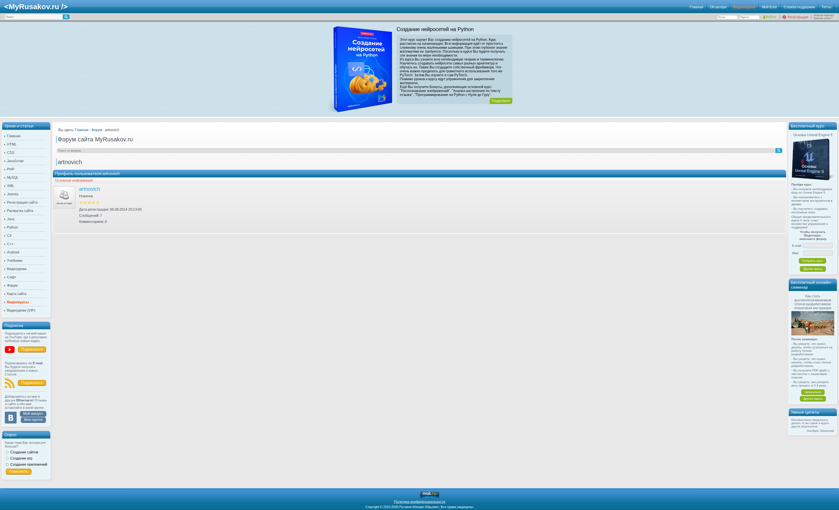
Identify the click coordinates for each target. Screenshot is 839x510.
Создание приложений (28, 464)
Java (10, 219)
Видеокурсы (744, 7)
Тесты (826, 7)
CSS (10, 152)
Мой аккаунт (33, 413)
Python (12, 227)
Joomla (12, 194)
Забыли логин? (823, 18)
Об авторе (718, 7)
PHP (10, 169)
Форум (12, 285)
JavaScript (15, 161)
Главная (696, 7)
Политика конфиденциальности (419, 502)
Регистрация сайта (22, 202)
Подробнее (501, 101)
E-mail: (797, 245)
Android (13, 252)
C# (9, 236)
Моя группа (33, 420)
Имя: (795, 253)
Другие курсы (812, 269)
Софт (11, 277)
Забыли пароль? (824, 15)
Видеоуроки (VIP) (21, 310)
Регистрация (798, 17)
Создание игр (21, 458)
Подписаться (32, 349)
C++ (10, 244)
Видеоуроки (16, 269)
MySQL (13, 177)
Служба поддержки (799, 7)
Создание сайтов (24, 452)
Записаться (813, 392)
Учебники (14, 260)
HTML (12, 144)
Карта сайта (16, 294)
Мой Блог (769, 7)
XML (10, 186)
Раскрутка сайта (20, 211)
